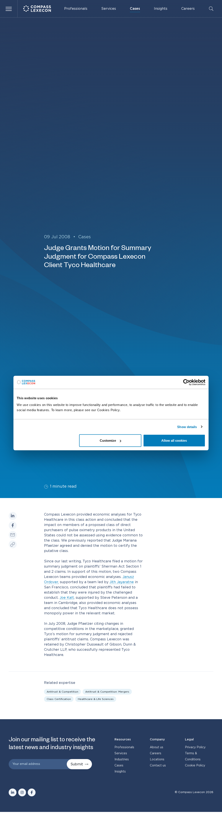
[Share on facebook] (13, 525)
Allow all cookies (174, 440)
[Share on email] (13, 535)
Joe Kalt (67, 597)
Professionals (75, 8)
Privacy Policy (195, 747)
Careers (188, 8)
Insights (160, 8)
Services (108, 8)
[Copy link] (13, 544)
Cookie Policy (195, 765)
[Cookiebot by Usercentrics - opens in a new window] (186, 382)
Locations (157, 759)
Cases (135, 8)
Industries (121, 759)
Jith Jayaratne (121, 582)
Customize (108, 440)
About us (156, 747)
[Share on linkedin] (13, 516)
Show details (187, 426)
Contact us (158, 765)
